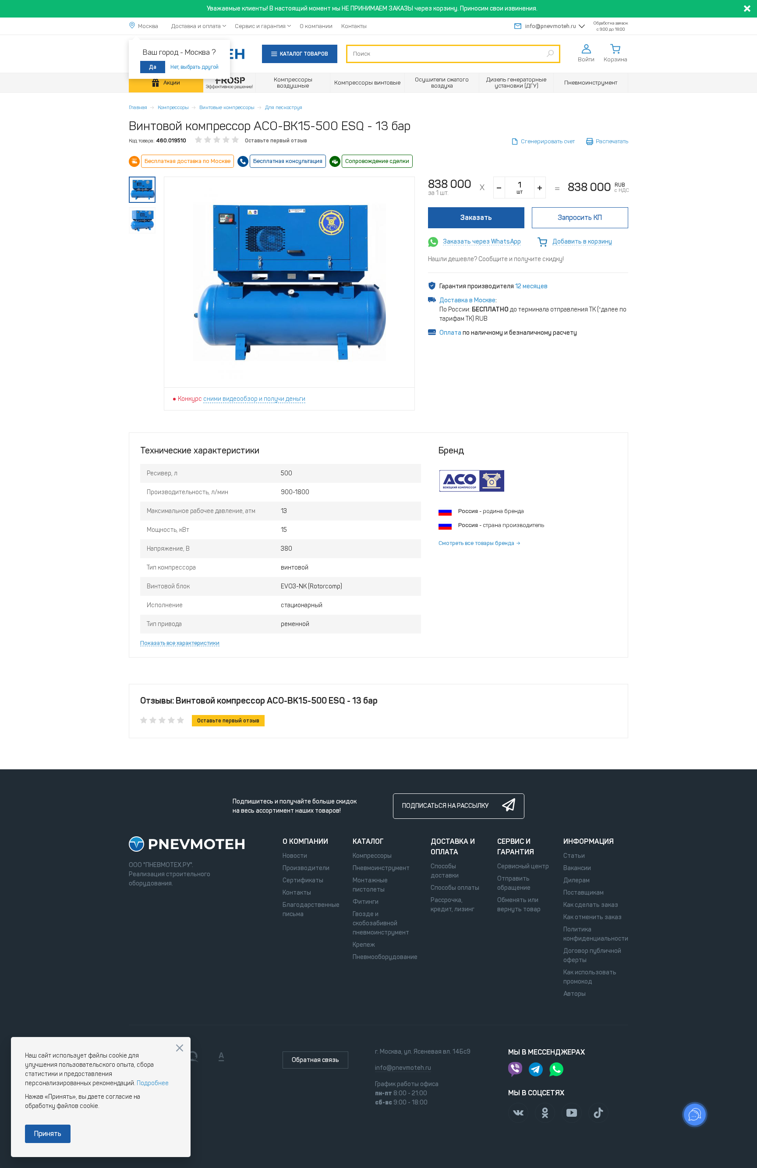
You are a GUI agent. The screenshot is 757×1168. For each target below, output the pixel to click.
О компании (316, 26)
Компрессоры (173, 107)
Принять (47, 1133)
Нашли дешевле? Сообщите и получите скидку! (496, 259)
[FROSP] (229, 83)
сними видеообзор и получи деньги (254, 399)
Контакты (354, 26)
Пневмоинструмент (381, 868)
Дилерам (576, 880)
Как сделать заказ (590, 905)
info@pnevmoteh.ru (550, 26)
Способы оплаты (455, 888)
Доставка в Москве (467, 300)
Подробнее (153, 1083)
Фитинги (365, 902)
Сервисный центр (523, 866)
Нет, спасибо (179, 1048)
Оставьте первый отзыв (276, 141)
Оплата (450, 332)
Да (152, 67)
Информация (588, 841)
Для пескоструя (283, 107)
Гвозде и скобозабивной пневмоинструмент (381, 923)
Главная (138, 107)
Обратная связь (315, 1060)
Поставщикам (583, 892)
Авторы (574, 994)
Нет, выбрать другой (194, 67)
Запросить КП (580, 217)
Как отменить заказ (592, 917)
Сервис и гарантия (260, 26)
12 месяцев (531, 286)
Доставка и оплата (196, 26)
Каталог (368, 841)
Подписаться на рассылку (445, 806)
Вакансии (577, 868)
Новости (295, 856)
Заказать (476, 217)
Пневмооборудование (385, 957)
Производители (306, 868)
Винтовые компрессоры (227, 107)
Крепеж (364, 945)
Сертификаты (303, 880)
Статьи (574, 856)
